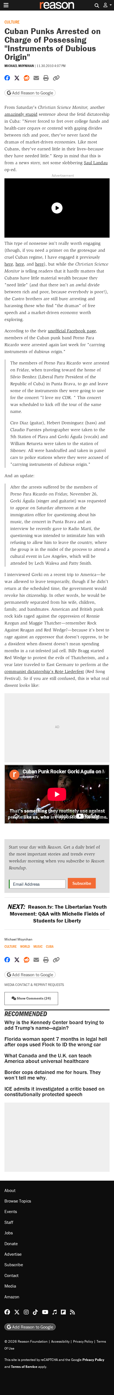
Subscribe (81, 883)
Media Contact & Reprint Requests (34, 984)
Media (10, 1286)
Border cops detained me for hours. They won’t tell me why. (52, 1074)
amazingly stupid (20, 114)
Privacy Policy (83, 1341)
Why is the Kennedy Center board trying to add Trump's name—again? (54, 1025)
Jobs (8, 1232)
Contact (11, 1275)
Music (38, 946)
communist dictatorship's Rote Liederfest (44, 671)
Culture (11, 22)
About (9, 1190)
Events (10, 1211)
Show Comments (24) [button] (33, 998)
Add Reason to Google (32, 93)
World (25, 946)
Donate (11, 1243)
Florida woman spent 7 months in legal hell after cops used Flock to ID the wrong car (55, 1041)
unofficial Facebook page (72, 330)
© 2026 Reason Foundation (26, 1341)
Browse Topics (17, 1201)
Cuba (49, 946)
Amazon (11, 1296)
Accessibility (60, 1341)
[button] (107, 5)
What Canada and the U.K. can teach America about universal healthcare (48, 1058)
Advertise (13, 1254)
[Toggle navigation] (6, 5)
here (8, 264)
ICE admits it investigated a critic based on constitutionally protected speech (54, 1091)
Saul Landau (96, 162)
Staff (8, 1222)
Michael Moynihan (19, 65)
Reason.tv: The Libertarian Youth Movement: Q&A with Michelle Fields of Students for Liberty (57, 913)
